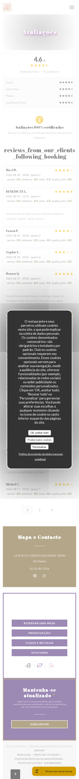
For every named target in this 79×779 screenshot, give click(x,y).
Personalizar (39, 446)
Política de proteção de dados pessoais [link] (41, 454)
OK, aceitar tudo (39, 432)
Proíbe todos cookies (40, 439)
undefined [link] (40, 459)
